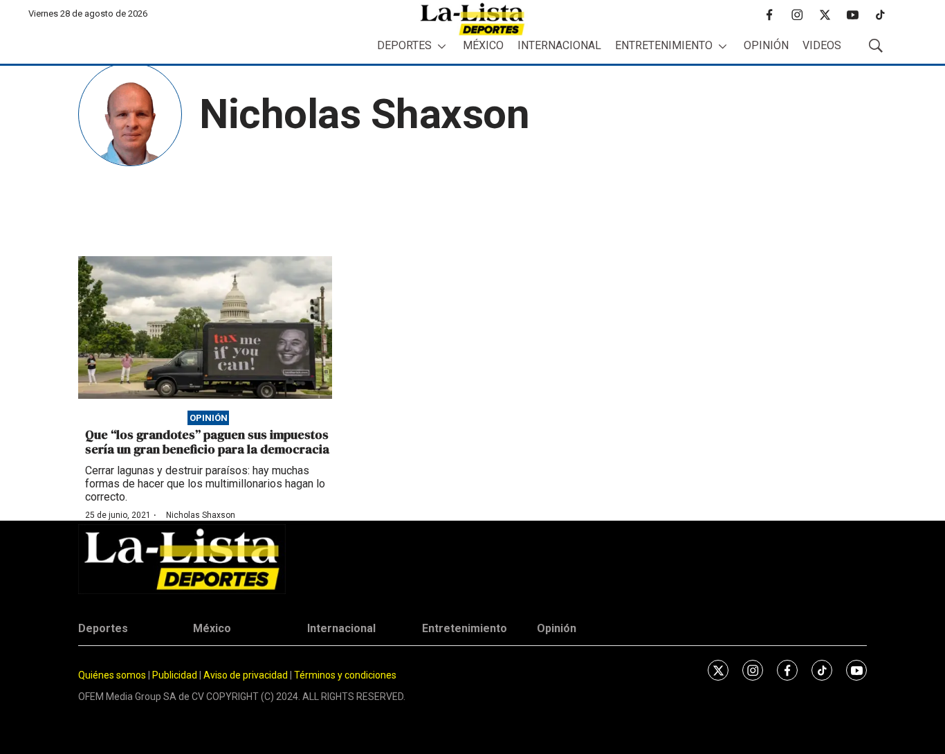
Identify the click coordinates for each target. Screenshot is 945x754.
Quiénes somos (112, 675)
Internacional (559, 45)
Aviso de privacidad (245, 675)
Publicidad (175, 675)
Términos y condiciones (345, 675)
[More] (442, 46)
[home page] (472, 19)
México (483, 45)
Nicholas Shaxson (200, 515)
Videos (821, 45)
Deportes (404, 45)
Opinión (766, 45)
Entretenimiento (664, 45)
